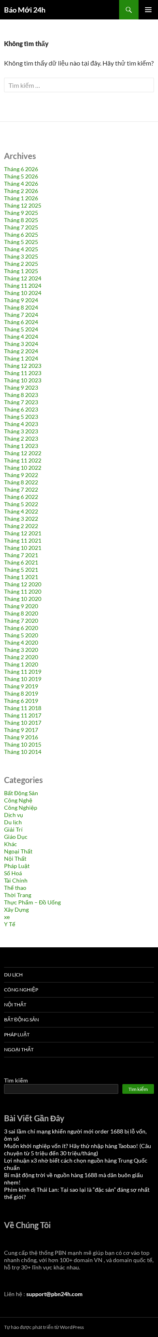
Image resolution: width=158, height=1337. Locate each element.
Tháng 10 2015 (22, 744)
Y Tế (9, 924)
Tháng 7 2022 (21, 489)
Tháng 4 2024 (21, 336)
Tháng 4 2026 (21, 183)
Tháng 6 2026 (21, 169)
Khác (10, 843)
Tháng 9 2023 (21, 387)
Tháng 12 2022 (22, 453)
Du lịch (13, 822)
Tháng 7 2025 (21, 227)
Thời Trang (17, 894)
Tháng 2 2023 (21, 438)
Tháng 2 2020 (21, 657)
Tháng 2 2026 (21, 190)
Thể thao (15, 887)
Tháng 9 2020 (21, 606)
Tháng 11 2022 (22, 460)
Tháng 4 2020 (21, 642)
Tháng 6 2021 (21, 562)
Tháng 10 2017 (22, 722)
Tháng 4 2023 (21, 423)
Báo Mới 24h (24, 9)
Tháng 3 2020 (21, 649)
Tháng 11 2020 (22, 591)
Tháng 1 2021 (21, 576)
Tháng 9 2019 (21, 686)
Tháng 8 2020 (21, 613)
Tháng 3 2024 (21, 343)
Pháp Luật (17, 865)
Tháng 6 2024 (21, 321)
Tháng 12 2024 (22, 278)
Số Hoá (13, 873)
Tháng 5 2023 (21, 416)
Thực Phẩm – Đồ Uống (32, 902)
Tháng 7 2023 (21, 402)
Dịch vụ (13, 814)
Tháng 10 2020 (22, 598)
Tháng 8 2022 (21, 482)
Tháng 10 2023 (22, 380)
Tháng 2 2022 (21, 525)
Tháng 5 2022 (21, 504)
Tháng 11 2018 (22, 708)
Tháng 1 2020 (21, 664)
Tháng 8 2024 (21, 307)
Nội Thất (15, 858)
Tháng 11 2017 (22, 715)
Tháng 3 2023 (21, 431)
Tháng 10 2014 (22, 751)
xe (7, 916)
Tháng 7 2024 (21, 314)
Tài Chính (16, 880)
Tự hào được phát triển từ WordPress (44, 1327)
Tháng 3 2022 (21, 518)
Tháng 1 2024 (21, 358)
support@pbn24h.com (54, 1293)
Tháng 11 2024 (22, 285)
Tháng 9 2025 (21, 212)
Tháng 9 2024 (21, 300)
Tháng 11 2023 (22, 372)
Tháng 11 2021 (22, 540)
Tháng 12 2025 (22, 205)
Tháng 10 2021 (22, 547)
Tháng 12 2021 (22, 533)
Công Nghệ (18, 800)
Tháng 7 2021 (21, 555)
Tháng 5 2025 (21, 241)
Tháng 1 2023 (21, 445)
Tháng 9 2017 (21, 729)
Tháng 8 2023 (21, 394)
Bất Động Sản (21, 792)
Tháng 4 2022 (21, 511)
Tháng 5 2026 (21, 176)
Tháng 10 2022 (22, 467)
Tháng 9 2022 (21, 474)
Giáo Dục (16, 836)
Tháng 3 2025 (21, 256)
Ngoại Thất (18, 851)
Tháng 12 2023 (22, 365)
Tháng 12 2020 (22, 584)
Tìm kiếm (16, 1080)
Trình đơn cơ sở (148, 9)
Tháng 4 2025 (21, 249)
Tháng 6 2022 (21, 496)
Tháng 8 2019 (21, 693)
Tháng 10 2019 (22, 678)
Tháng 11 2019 (22, 671)
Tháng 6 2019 (21, 700)
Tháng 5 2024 (21, 329)
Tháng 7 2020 (21, 620)
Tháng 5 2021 (21, 569)
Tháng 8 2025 (21, 219)
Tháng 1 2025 (21, 270)
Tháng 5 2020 (21, 635)
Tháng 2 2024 (21, 351)
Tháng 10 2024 (22, 292)
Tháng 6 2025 (21, 234)
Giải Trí (13, 829)
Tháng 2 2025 (21, 263)
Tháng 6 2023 (21, 409)
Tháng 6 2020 (21, 627)
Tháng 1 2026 (21, 198)
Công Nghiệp (20, 807)
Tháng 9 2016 (21, 737)
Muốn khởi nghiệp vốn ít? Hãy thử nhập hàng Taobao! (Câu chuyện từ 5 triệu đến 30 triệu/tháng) (77, 1149)
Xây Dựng (16, 909)
